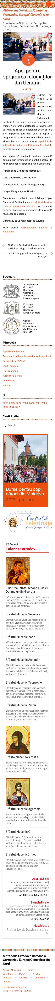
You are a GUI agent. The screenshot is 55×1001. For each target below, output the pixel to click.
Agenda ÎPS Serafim (13, 351)
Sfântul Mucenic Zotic (20, 637)
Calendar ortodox (20, 549)
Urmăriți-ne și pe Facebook (14, 987)
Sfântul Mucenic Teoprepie (24, 682)
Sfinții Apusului (11, 366)
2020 (44, 403)
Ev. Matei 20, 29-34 (40, 918)
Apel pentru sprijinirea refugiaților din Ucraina (27, 76)
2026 (5, 403)
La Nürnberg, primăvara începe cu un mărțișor (27, 255)
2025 (12, 403)
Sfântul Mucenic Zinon (21, 705)
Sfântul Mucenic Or (19, 831)
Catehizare (40, 977)
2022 (31, 403)
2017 (17, 407)
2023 (25, 403)
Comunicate (9, 380)
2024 (18, 403)
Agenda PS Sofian (12, 375)
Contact (7, 981)
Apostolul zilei (40, 879)
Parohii (22, 974)
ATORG (36, 974)
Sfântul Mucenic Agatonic (23, 809)
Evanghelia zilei (40, 902)
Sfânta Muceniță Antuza (22, 757)
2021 (37, 403)
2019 (5, 407)
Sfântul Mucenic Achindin (23, 659)
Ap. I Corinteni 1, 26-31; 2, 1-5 (34, 895)
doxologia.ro (41, 926)
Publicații (23, 977)
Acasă (6, 970)
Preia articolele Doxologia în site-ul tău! (28, 931)
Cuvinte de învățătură (14, 361)
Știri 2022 (27, 89)
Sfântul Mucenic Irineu (21, 854)
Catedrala (8, 974)
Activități (7, 977)
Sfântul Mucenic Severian (23, 614)
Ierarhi (31, 970)
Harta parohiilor (11, 371)
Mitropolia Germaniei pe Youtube (17, 991)
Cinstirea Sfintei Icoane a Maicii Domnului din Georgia (27, 589)
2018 (11, 407)
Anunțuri (7, 385)
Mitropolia (16, 970)
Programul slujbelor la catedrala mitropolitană (27, 356)
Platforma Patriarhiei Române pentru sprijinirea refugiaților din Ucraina (27, 247)
